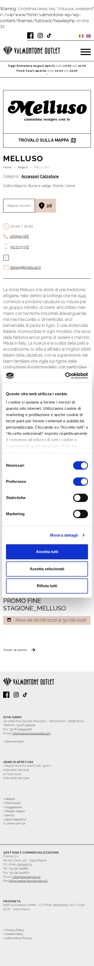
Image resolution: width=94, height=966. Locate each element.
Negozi (23, 167)
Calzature (49, 176)
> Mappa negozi (14, 811)
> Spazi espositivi (14, 819)
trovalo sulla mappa (43, 140)
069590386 (19, 236)
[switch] (80, 481)
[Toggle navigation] (85, 52)
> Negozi (9, 799)
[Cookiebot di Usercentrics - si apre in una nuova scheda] (66, 375)
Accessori (30, 176)
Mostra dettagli (64, 535)
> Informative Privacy (17, 938)
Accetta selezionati (47, 569)
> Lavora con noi (14, 823)
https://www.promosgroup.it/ (28, 881)
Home (7, 167)
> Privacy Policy (13, 930)
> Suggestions (12, 807)
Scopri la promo (15, 650)
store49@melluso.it (25, 267)
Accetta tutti (47, 551)
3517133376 (19, 247)
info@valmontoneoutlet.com (31, 733)
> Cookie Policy (13, 934)
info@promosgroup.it (26, 877)
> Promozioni (12, 803)
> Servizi (8, 815)
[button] (47, 69)
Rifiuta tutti (47, 586)
